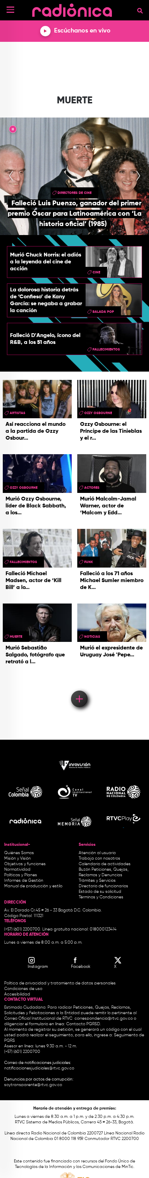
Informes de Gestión (23, 881)
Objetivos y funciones (25, 864)
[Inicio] (72, 8)
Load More (79, 689)
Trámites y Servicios (97, 881)
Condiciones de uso (23, 989)
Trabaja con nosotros (99, 859)
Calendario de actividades (105, 864)
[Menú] (10, 9)
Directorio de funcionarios (103, 886)
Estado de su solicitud (100, 892)
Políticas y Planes (20, 875)
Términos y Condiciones (101, 897)
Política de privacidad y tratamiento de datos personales (60, 983)
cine (96, 272)
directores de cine (74, 193)
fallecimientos (106, 349)
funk (88, 562)
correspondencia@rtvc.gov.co (103, 1019)
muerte (16, 636)
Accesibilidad (17, 994)
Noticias (92, 636)
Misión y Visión (17, 859)
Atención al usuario (97, 853)
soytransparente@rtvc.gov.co (33, 1085)
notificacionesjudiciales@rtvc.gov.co (39, 1068)
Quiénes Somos (19, 853)
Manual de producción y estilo (33, 886)
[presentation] (11, 176)
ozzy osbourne (98, 413)
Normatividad (17, 870)
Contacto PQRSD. (83, 1024)
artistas (17, 413)
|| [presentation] (12, 130)
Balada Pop (103, 312)
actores (91, 487)
